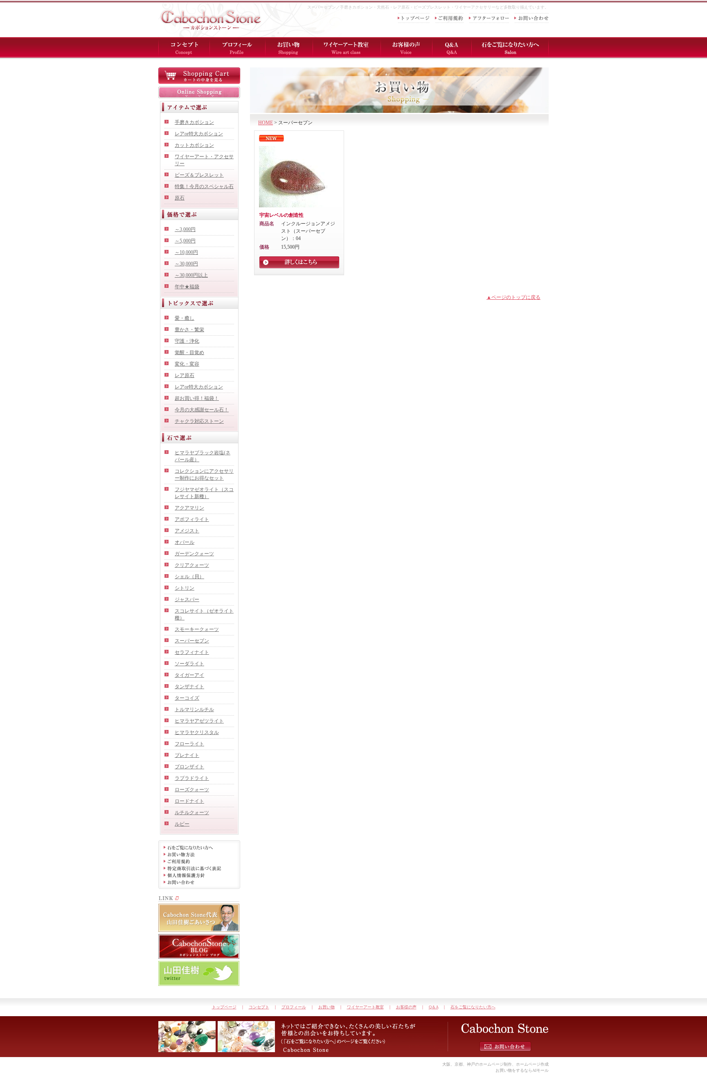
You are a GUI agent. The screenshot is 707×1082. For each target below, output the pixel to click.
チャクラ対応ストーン (199, 421)
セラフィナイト (192, 652)
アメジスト (187, 531)
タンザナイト (189, 686)
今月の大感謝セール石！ (202, 410)
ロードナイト (189, 801)
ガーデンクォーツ (194, 554)
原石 (180, 198)
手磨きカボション (194, 122)
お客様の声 (406, 1007)
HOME (265, 123)
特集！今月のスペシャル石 (204, 186)
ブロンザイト (189, 767)
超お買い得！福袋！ (197, 398)
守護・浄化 (187, 341)
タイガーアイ (189, 675)
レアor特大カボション (199, 134)
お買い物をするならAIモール (522, 1070)
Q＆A (433, 1007)
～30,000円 (186, 264)
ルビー (182, 824)
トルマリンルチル (194, 709)
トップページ (224, 1007)
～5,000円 (185, 241)
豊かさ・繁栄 (189, 329)
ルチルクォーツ (192, 812)
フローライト (189, 744)
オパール (184, 542)
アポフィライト (192, 519)
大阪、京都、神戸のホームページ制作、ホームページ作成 (495, 1064)
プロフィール (293, 1007)
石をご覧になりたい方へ (472, 1007)
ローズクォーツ (192, 789)
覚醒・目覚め (189, 352)
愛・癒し (184, 318)
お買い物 (326, 1007)
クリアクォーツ (192, 565)
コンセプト (259, 1007)
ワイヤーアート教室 (365, 1007)
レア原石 (184, 375)
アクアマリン (189, 508)
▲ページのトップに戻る (513, 297)
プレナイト (187, 755)
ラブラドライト (192, 778)
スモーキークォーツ (197, 629)
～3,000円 (185, 229)
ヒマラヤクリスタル (197, 732)
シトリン (184, 588)
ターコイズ (187, 698)
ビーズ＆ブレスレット (199, 175)
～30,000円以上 (191, 275)
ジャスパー (187, 599)
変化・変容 (187, 364)
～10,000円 (186, 252)
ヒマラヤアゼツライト (199, 721)
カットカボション (194, 145)
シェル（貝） (189, 576)
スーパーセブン (192, 641)
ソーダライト (189, 664)
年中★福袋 (187, 287)
